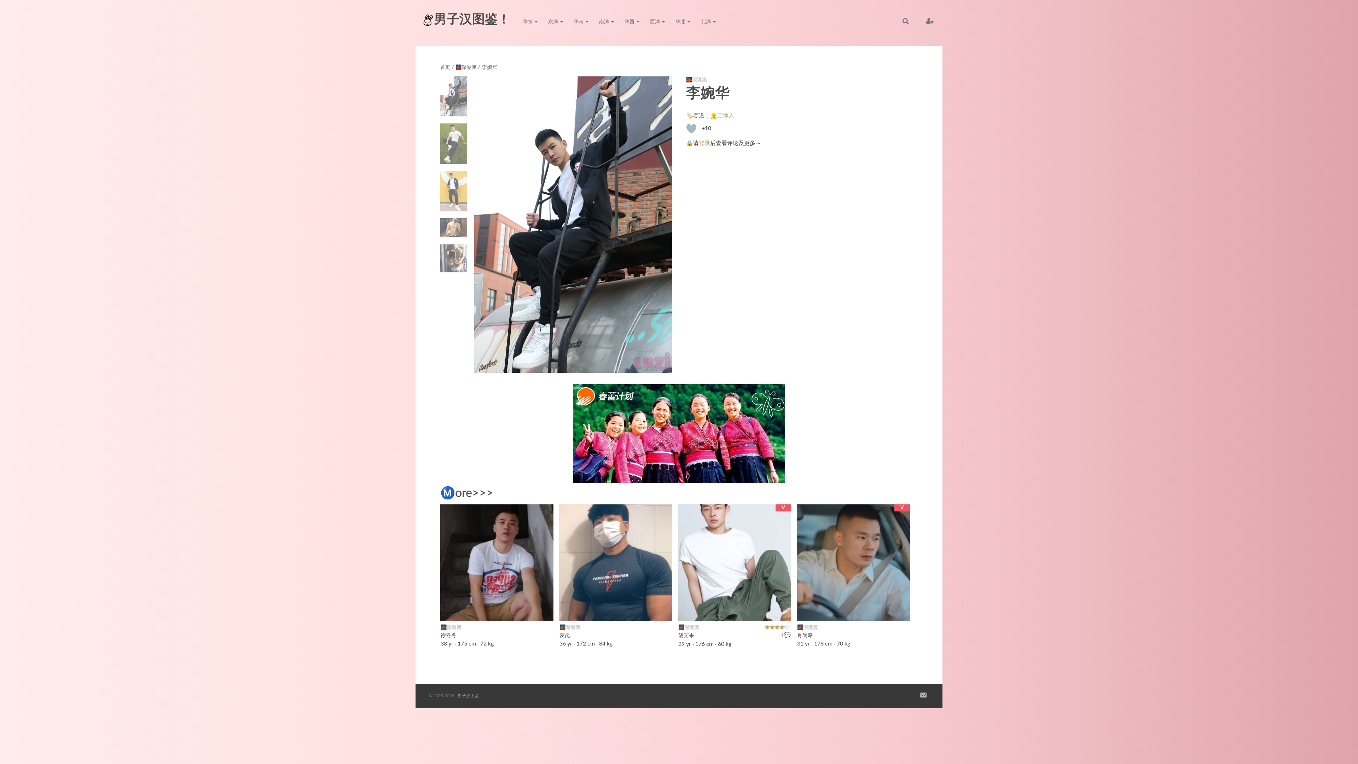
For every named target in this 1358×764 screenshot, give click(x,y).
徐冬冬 (449, 635)
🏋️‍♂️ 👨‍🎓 (659, 611)
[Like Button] (691, 128)
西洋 (655, 21)
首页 (445, 67)
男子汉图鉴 (468, 696)
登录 (704, 143)
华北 (681, 21)
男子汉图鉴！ (472, 19)
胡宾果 (686, 635)
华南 (579, 21)
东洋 (553, 21)
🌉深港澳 (465, 67)
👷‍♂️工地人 (722, 115)
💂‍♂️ (781, 611)
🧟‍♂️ (900, 611)
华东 (528, 21)
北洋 (706, 21)
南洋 (604, 21)
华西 (630, 21)
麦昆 (564, 635)
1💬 (785, 635)
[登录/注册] (929, 21)
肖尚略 (805, 635)
